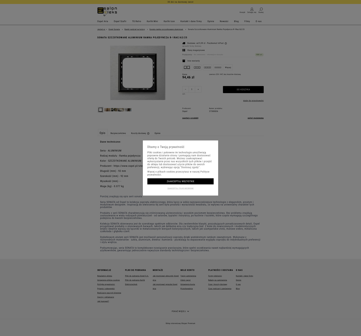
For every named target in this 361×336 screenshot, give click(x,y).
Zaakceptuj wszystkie (180, 181)
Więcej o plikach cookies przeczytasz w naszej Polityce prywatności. (178, 173)
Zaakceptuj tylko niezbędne (181, 188)
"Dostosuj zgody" (190, 167)
